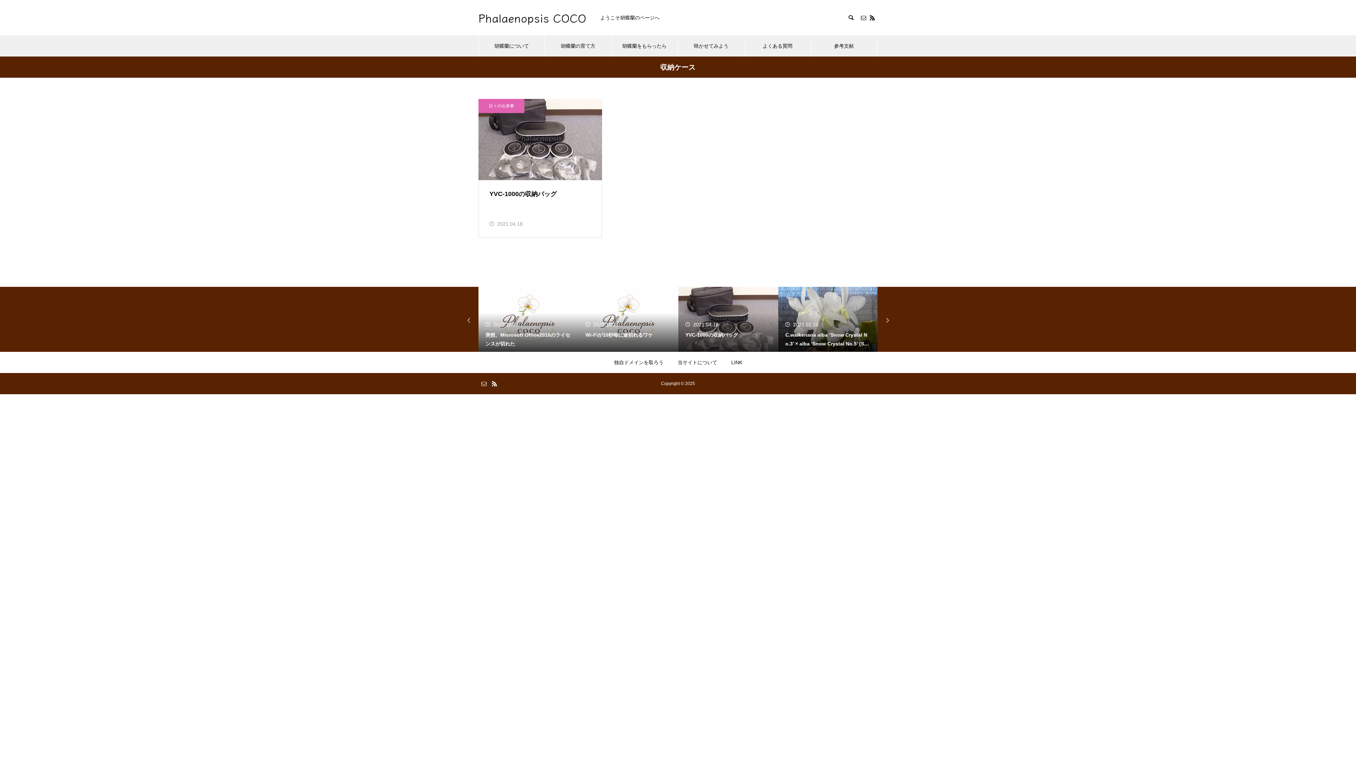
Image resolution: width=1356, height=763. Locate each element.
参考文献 (844, 46)
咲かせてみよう (711, 46)
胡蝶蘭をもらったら (644, 46)
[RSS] (872, 17)
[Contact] (863, 17)
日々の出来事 (501, 105)
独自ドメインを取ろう (639, 362)
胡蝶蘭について (511, 46)
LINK (736, 362)
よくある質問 (777, 46)
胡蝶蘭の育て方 (578, 46)
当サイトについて (697, 362)
